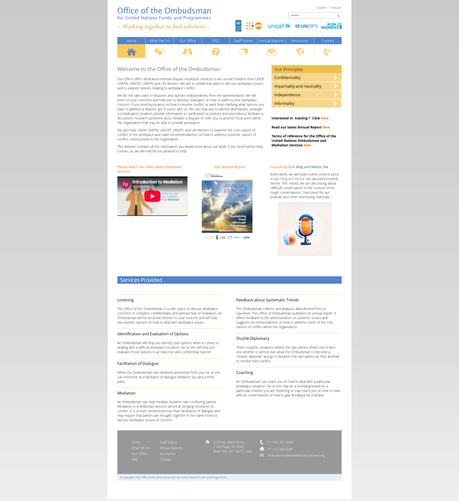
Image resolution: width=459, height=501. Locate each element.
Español (322, 7)
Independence (287, 94)
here (324, 118)
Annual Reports (271, 40)
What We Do (159, 40)
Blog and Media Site (312, 167)
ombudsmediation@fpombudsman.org (296, 455)
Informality (284, 103)
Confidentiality (287, 77)
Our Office (187, 40)
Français (336, 7)
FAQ (215, 40)
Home (131, 40)
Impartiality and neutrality (297, 86)
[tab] (307, 78)
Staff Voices (243, 40)
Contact (328, 40)
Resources (299, 40)
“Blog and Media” (292, 178)
